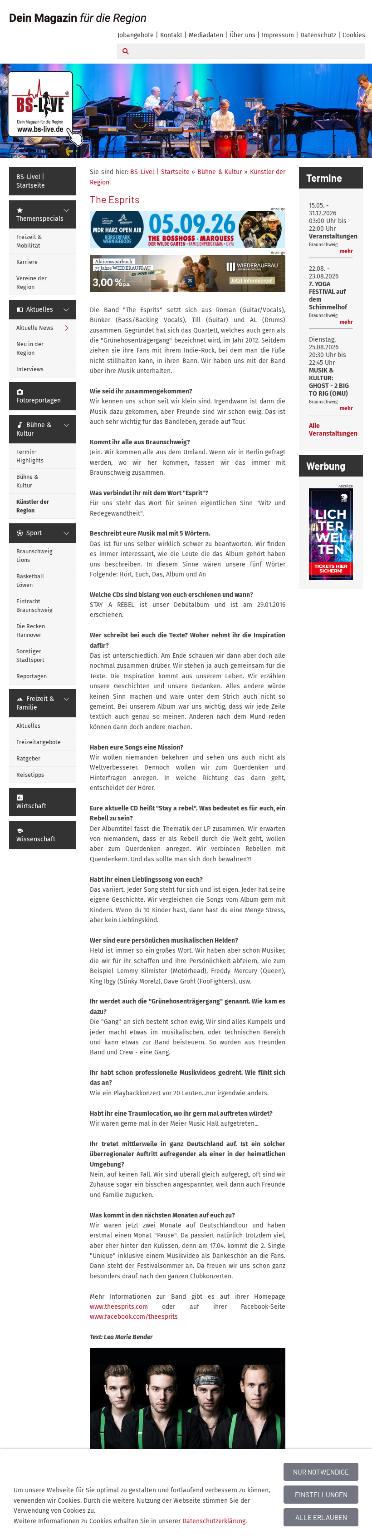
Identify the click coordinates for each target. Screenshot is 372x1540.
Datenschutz (318, 35)
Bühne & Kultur (219, 172)
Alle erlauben (321, 1517)
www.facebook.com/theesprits (134, 1317)
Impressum (278, 35)
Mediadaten (206, 35)
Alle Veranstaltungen (333, 429)
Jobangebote (135, 35)
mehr (346, 251)
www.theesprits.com (119, 1307)
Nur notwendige (321, 1472)
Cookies (354, 35)
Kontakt (171, 35)
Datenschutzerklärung (213, 1521)
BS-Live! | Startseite (159, 172)
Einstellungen (321, 1494)
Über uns (242, 35)
